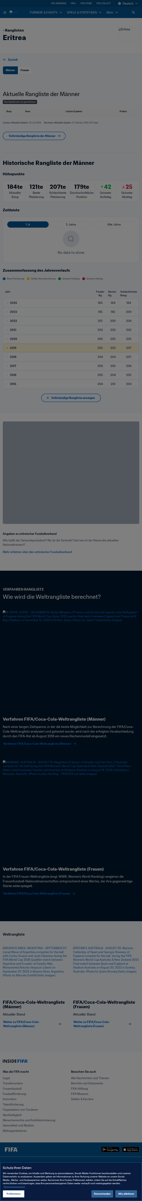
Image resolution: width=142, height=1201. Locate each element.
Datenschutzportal (14, 1186)
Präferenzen (13, 1193)
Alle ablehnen (126, 1193)
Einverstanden (102, 1193)
